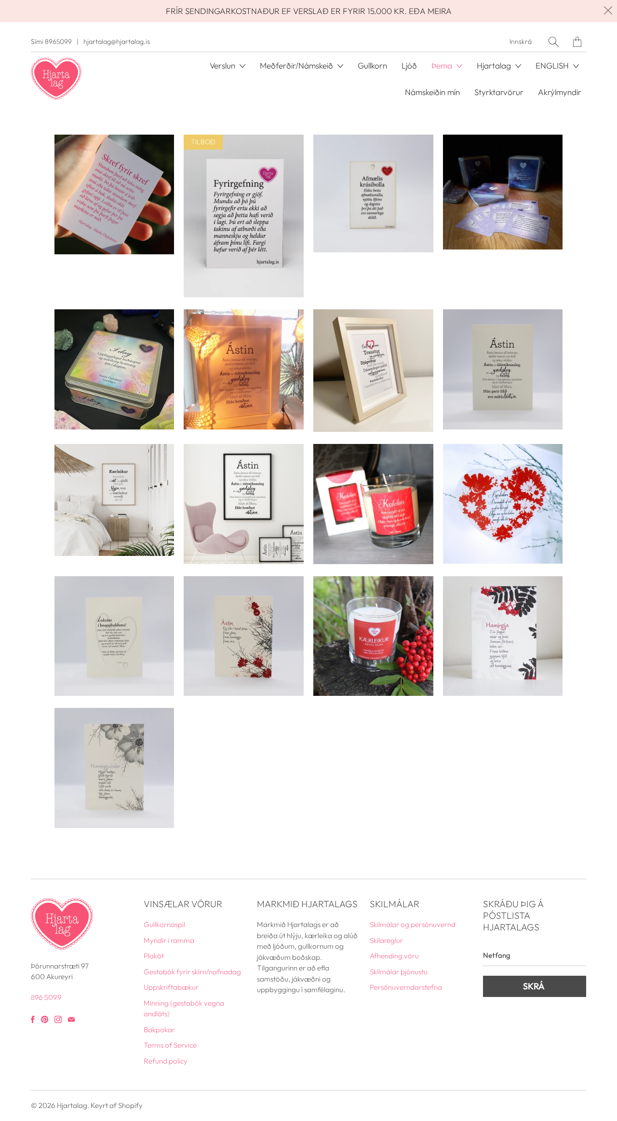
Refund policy (166, 1061)
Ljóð (409, 65)
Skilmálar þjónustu (399, 971)
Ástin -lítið (244, 636)
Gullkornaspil (114, 195)
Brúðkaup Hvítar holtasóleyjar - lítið (114, 768)
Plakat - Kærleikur (114, 500)
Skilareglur (386, 940)
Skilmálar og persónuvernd (413, 924)
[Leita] (553, 42)
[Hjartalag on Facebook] (33, 1019)
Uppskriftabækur (171, 987)
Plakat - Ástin (244, 504)
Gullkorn (372, 65)
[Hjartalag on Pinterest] (44, 1019)
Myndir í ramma (169, 940)
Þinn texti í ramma (373, 370)
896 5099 (46, 997)
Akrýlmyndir (559, 92)
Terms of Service (170, 1045)
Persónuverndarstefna (406, 987)
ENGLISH (553, 65)
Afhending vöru (394, 955)
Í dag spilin (114, 369)
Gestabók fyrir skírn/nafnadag (192, 971)
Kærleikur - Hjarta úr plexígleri (503, 504)
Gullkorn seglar (244, 216)
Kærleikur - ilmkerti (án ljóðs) (373, 636)
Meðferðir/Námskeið (297, 65)
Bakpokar (159, 1029)
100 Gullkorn (503, 192)
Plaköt (154, 955)
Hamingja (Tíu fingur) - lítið (503, 636)
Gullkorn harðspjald (373, 194)
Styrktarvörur (498, 92)
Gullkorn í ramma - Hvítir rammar (244, 369)
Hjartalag (72, 1105)
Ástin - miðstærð (503, 369)
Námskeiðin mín (432, 92)
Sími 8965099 (51, 41)
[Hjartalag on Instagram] (58, 1019)
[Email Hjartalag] (71, 1019)
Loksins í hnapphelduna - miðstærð (114, 636)
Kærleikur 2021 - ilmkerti (373, 504)
